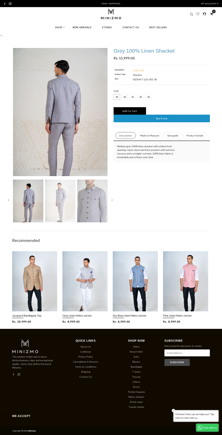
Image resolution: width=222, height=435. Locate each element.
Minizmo (32, 431)
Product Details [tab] (194, 135)
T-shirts (136, 371)
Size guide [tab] (172, 135)
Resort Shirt (136, 351)
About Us (85, 346)
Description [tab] (125, 135)
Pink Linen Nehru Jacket (177, 315)
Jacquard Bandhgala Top (26, 315)
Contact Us (130, 27)
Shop (58, 27)
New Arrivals (82, 27)
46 (148, 97)
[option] (60, 112)
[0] (210, 14)
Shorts (136, 386)
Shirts (136, 346)
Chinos (136, 381)
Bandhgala (136, 366)
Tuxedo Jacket (136, 406)
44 (140, 97)
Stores (107, 27)
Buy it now (162, 118)
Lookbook (85, 351)
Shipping (85, 371)
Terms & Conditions (85, 366)
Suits (136, 356)
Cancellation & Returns (85, 361)
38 (117, 97)
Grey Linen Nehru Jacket (77, 315)
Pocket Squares (136, 391)
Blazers (136, 361)
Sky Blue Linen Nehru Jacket (129, 315)
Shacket (137, 74)
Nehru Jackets (136, 396)
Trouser (136, 376)
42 (132, 97)
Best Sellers (158, 27)
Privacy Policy (85, 356)
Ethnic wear (136, 401)
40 (124, 97)
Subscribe (177, 362)
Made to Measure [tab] (149, 135)
